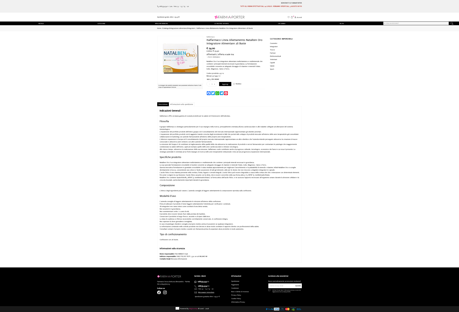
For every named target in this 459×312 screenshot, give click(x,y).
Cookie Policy (236, 298)
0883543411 (203, 281)
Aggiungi (225, 84)
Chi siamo (281, 23)
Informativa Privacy (238, 302)
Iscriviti (298, 286)
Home (159, 28)
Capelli (272, 63)
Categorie (101, 23)
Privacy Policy (236, 295)
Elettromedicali (275, 56)
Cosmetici (273, 43)
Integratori (191, 28)
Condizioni (235, 288)
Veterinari (273, 59)
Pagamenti (235, 285)
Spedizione (235, 281)
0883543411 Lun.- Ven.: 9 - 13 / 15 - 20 (174, 6)
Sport (272, 69)
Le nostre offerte (221, 23)
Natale (41, 23)
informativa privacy (289, 290)
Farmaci (273, 53)
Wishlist (238, 84)
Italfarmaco (211, 37)
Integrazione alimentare (178, 28)
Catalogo (166, 28)
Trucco (272, 50)
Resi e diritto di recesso (240, 292)
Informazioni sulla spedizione (181, 104)
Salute (272, 66)
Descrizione (163, 104)
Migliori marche (161, 23)
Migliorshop (193, 308)
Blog (342, 23)
